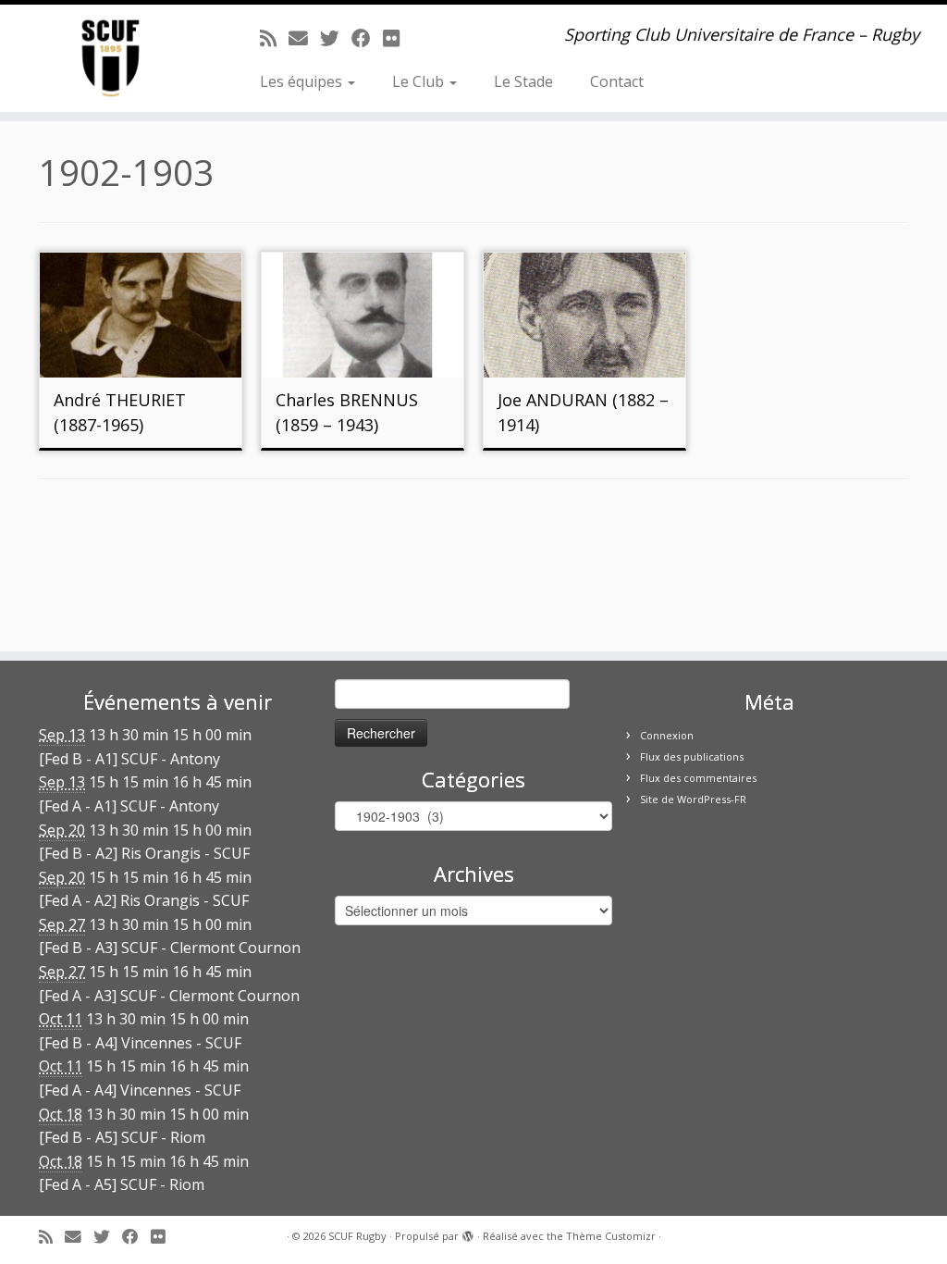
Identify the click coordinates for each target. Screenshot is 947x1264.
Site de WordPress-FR (693, 799)
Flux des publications (692, 756)
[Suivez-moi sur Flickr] (397, 38)
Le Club (420, 81)
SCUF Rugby (357, 1236)
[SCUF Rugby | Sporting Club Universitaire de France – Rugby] (111, 58)
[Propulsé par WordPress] (467, 1232)
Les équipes (303, 81)
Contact (617, 81)
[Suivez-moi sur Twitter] (335, 38)
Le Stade (523, 81)
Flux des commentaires (698, 778)
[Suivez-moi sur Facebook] (367, 38)
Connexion (667, 735)
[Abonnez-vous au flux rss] (274, 38)
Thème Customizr (611, 1236)
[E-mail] (304, 38)
